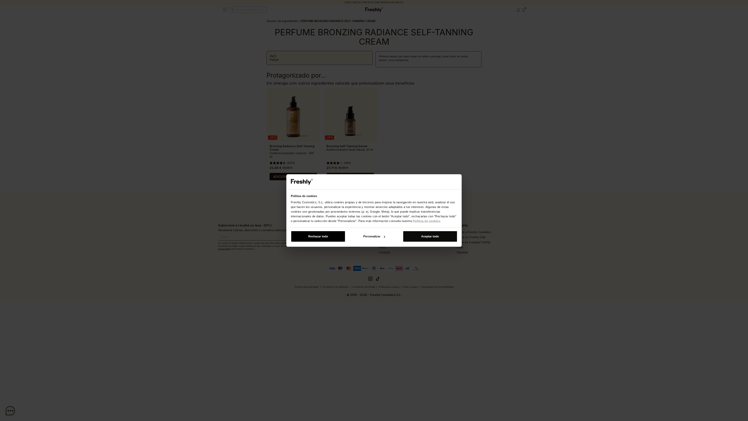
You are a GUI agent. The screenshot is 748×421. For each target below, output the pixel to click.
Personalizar (371, 236)
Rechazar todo (318, 236)
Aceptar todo (430, 236)
